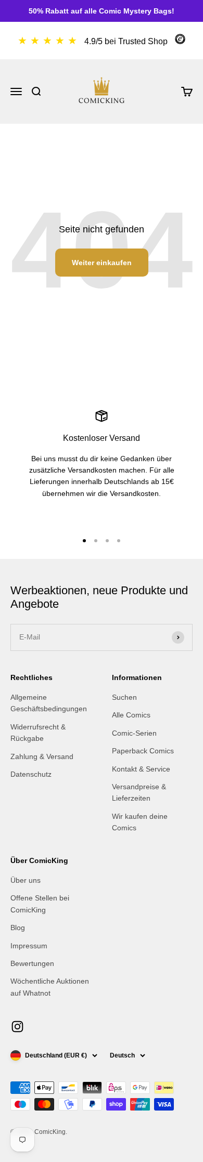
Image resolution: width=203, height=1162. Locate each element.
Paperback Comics (143, 751)
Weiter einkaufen (102, 262)
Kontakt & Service (141, 769)
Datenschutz (31, 774)
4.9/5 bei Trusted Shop (126, 41)
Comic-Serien (134, 733)
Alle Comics (131, 715)
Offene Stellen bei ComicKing (39, 903)
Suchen (124, 697)
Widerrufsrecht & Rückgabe (38, 732)
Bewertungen (32, 963)
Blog (17, 927)
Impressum (28, 946)
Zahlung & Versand (41, 756)
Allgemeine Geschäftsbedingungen (48, 703)
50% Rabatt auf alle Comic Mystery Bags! (101, 11)
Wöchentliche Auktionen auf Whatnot (49, 987)
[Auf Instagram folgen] (17, 1027)
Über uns (25, 880)
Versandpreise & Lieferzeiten (139, 792)
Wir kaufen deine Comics (140, 822)
